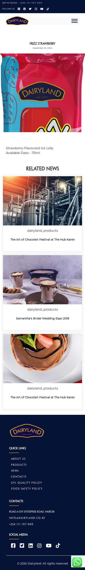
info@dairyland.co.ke (27, 518)
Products (19, 465)
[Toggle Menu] (74, 21)
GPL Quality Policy (26, 483)
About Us (18, 459)
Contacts (18, 477)
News (15, 471)
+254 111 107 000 (30, 3)
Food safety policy (27, 489)
